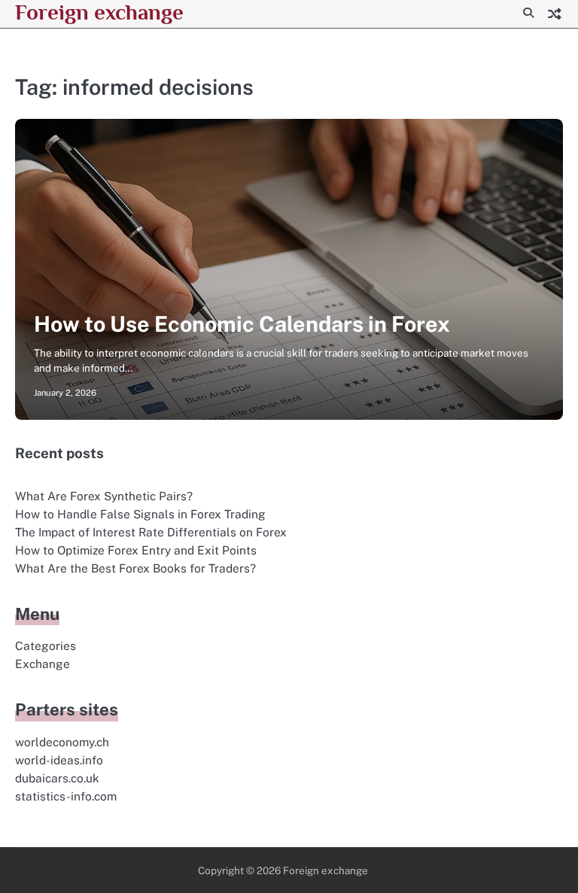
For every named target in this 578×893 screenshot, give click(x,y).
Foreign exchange (99, 12)
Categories (45, 645)
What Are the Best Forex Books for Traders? (135, 568)
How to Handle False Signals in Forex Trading (140, 514)
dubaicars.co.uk (57, 778)
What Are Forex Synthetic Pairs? (104, 496)
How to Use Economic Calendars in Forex (242, 323)
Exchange (42, 663)
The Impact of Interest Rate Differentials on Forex (151, 532)
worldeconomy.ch (62, 742)
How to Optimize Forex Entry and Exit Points (136, 550)
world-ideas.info (59, 760)
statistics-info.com (66, 796)
